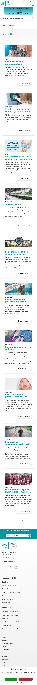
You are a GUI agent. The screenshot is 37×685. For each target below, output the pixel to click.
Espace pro (5, 649)
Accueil (4, 25)
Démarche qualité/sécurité (10, 596)
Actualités (5, 656)
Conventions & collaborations (11, 592)
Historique (5, 582)
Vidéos (4, 662)
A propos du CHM (9, 578)
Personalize (19, 682)
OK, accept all (11, 679)
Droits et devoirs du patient (10, 615)
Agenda (4, 640)
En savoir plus (23, 83)
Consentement (6, 625)
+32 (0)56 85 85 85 (22, 8)
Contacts (5, 646)
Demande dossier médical (10, 629)
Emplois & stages (7, 643)
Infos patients (7, 608)
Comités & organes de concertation (12, 589)
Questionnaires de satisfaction (11, 622)
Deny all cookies (26, 679)
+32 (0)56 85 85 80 (22, 11)
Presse (4, 637)
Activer (35, 1)
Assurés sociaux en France (10, 611)
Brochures (5, 659)
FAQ (3, 665)
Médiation (5, 618)
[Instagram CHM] (16, 567)
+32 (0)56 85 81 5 (22, 13)
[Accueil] (6, 3)
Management (6, 602)
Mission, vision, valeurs (9, 585)
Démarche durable (7, 599)
